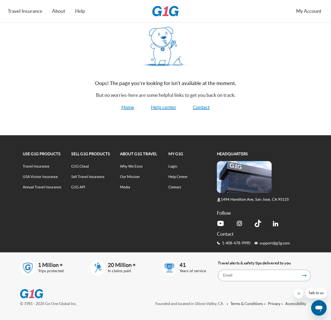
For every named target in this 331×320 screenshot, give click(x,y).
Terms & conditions (246, 303)
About (58, 11)
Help (80, 11)
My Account (308, 11)
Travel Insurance (36, 166)
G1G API (78, 187)
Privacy (274, 303)
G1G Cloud (80, 166)
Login (172, 166)
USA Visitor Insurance (40, 177)
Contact (201, 107)
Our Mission (130, 177)
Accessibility (295, 303)
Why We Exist (131, 166)
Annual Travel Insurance (42, 187)
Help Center (178, 177)
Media (125, 187)
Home (127, 107)
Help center (163, 107)
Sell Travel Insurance (87, 177)
